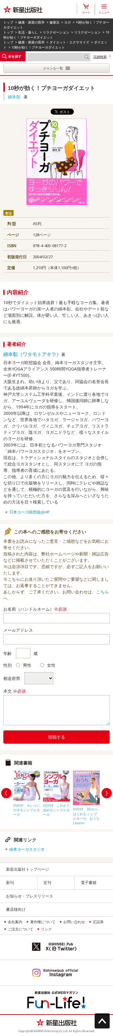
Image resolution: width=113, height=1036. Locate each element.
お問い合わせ (74, 921)
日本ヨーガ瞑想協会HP (29, 512)
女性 (51, 665)
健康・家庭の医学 (31, 22)
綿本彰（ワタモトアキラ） (32, 354)
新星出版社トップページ (27, 869)
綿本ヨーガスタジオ (27, 849)
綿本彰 (14, 97)
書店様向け (16, 909)
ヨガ (67, 22)
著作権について (42, 921)
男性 (27, 665)
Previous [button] (6, 793)
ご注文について (20, 929)
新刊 (10, 882)
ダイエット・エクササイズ (69, 42)
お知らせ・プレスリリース (29, 896)
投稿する (56, 737)
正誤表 (98, 921)
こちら (102, 592)
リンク (46, 929)
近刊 (47, 882)
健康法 (54, 22)
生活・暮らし (28, 32)
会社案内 (15, 921)
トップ (8, 22)
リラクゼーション (56, 32)
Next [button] (107, 793)
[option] (27, 792)
